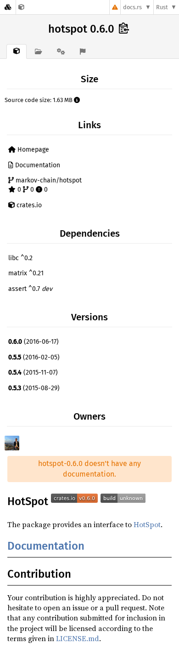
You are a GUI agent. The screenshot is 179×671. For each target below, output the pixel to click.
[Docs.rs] (8, 7)
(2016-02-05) (34, 357)
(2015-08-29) (34, 388)
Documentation (36, 165)
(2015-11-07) (33, 372)
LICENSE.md (77, 638)
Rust (162, 7)
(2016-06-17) (33, 342)
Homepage (32, 150)
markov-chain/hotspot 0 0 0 (48, 184)
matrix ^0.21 (26, 273)
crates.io (28, 205)
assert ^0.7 (30, 289)
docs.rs (132, 7)
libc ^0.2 (20, 258)
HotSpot (147, 524)
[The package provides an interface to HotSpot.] (21, 7)
